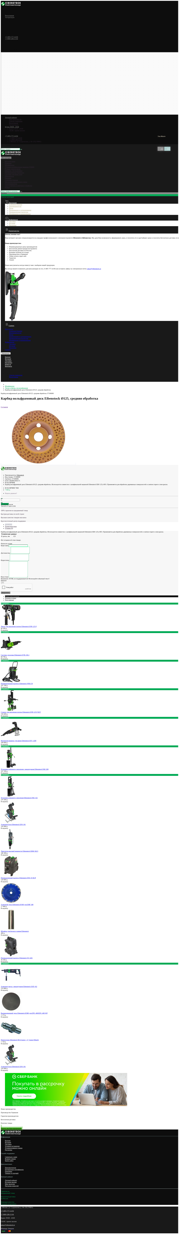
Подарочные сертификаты (14, 1169)
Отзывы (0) (9, 528)
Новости (8, 364)
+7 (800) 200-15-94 (11, 39)
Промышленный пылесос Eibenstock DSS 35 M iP (18, 878)
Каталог (8, 357)
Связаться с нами (11, 1157)
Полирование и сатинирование (20, 210)
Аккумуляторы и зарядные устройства (18, 186)
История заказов (11, 1182)
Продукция (13, 203)
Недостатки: (5, 560)
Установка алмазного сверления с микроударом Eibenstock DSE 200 (24, 769)
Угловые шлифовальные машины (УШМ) (19, 167)
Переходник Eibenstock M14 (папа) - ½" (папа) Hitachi (20, 1040)
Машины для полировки (13, 171)
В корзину (5, 504)
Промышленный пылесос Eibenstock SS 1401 (17, 958)
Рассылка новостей (12, 1186)
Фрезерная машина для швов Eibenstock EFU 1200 (18, 741)
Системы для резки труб (13, 174)
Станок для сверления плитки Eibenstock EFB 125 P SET (21, 712)
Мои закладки (10, 1184)
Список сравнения (15, 121)
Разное (7, 187)
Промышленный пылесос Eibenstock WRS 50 (17, 683)
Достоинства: (5, 553)
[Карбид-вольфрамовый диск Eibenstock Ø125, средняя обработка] (38, 464)
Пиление (8, 178)
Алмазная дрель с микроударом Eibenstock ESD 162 (19, 986)
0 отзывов (4, 407)
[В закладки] (10, 504)
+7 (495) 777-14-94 (11, 37)
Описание (8, 524)
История (12, 346)
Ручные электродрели (12, 169)
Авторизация (9, 17)
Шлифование (9, 165)
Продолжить (5, 592)
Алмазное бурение (11, 180)
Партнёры (8, 1171)
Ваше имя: (4, 545)
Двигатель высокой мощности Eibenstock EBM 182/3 (19, 851)
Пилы (11, 208)
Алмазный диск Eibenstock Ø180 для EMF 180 (17, 904)
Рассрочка (12, 348)
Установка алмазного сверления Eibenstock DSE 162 (19, 798)
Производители (10, 1168)
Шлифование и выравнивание (20, 214)
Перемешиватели (11, 184)
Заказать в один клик (8, 506)
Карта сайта (9, 1161)
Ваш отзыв (4, 577)
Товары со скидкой (11, 1173)
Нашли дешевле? (11, 493)
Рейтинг (4, 580)
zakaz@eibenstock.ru (94, 269)
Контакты (8, 366)
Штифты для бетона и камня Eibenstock (15, 931)
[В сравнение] (12, 504)
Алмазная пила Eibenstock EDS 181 (13, 824)
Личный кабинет (11, 1180)
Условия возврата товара (13, 1148)
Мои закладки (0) (15, 119)
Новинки (8, 163)
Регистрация (9, 15)
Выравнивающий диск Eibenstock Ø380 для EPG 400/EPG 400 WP (24, 1013)
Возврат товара (10, 1159)
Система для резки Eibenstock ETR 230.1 (15, 655)
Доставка (12, 344)
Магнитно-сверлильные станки (16, 182)
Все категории (10, 161)
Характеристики (11, 526)
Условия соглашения (12, 1146)
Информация (13, 219)
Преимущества (14, 231)
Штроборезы (9, 176)
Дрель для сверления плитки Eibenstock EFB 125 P (19, 626)
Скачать (11, 326)
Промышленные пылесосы (14, 173)
